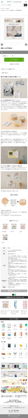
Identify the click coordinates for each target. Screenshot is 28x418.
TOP (1, 8)
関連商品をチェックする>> (14, 290)
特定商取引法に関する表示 (20, 407)
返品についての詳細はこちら (8, 69)
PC (19, 415)
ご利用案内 (11, 406)
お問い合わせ (4, 72)
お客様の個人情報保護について (8, 407)
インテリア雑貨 (6, 8)
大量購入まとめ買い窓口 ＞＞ (14, 411)
